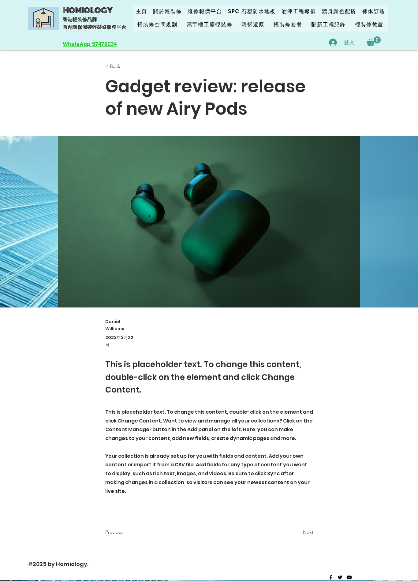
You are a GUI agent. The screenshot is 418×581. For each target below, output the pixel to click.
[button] (374, 41)
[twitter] (340, 577)
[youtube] (349, 577)
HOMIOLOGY (88, 10)
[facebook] (331, 577)
